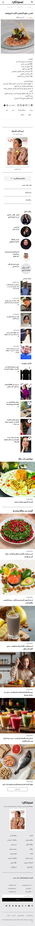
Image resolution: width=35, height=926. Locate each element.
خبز (7, 110)
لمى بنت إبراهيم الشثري (13, 217)
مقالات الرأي (27, 211)
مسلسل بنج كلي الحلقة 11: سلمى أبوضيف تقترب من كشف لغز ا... (12, 287)
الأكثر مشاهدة (26, 363)
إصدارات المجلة (18, 131)
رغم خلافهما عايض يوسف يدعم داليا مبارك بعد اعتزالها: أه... (11, 335)
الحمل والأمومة (12, 892)
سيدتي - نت (29, 17)
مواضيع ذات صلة (25, 459)
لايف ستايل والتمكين (26, 885)
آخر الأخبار (14, 867)
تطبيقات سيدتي (12, 858)
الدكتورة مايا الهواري (14, 242)
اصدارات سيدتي (28, 863)
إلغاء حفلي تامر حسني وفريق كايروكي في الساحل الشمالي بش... (11, 303)
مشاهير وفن (28, 888)
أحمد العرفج (16, 256)
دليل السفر (30, 867)
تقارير (31, 854)
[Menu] (32, 2)
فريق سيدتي (13, 854)
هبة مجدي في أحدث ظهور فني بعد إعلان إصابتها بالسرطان (11, 439)
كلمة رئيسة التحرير (19, 178)
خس (13, 110)
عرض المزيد (17, 789)
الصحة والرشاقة (12, 885)
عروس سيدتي (29, 858)
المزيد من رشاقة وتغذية (23, 511)
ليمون (29, 114)
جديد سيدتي (27, 278)
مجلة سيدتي (13, 835)
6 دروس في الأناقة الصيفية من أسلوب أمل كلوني (12, 385)
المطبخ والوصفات (12, 888)
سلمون (22, 114)
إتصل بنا (8, 915)
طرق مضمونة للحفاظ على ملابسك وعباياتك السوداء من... (11, 369)
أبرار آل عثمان (15, 229)
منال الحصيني (15, 266)
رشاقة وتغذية (22, 110)
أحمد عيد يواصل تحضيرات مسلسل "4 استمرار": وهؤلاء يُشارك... (12, 351)
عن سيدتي (14, 844)
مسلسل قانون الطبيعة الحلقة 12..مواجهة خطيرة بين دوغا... (12, 422)
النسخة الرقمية (17, 169)
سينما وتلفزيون (15, 282)
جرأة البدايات (28, 200)
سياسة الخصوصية (21, 915)
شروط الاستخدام (29, 915)
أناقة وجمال (28, 892)
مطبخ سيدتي (29, 840)
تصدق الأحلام (28, 193)
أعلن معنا (13, 915)
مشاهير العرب (16, 298)
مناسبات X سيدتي (12, 840)
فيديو (31, 835)
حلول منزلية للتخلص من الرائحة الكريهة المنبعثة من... (12, 404)
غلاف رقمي (13, 863)
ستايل (31, 849)
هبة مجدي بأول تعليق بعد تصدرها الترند (13, 318)
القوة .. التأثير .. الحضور (26, 185)
